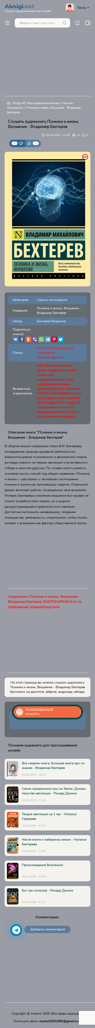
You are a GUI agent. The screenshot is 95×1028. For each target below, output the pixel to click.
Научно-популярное (52, 300)
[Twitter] (60, 339)
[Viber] (35, 339)
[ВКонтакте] (15, 339)
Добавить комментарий (47, 929)
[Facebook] (22, 339)
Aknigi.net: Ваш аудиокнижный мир (36, 103)
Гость (81, 7)
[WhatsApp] (41, 339)
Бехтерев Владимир (51, 321)
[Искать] (64, 23)
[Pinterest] (54, 339)
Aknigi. (28, 7)
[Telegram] (47, 339)
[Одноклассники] (28, 339)
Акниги (36, 1013)
